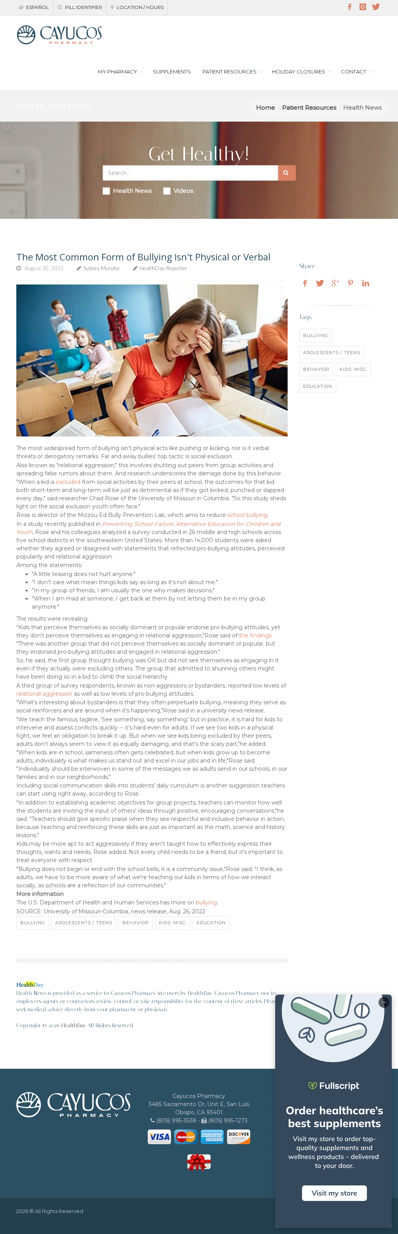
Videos (183, 190)
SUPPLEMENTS (172, 71)
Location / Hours (139, 7)
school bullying (247, 514)
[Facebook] (349, 7)
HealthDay (73, 1025)
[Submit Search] (287, 173)
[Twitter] (376, 7)
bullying (206, 902)
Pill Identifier (83, 7)
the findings (255, 635)
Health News (132, 190)
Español (37, 7)
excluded (68, 481)
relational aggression (44, 693)
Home (265, 107)
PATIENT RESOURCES (229, 71)
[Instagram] (362, 7)
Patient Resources (309, 107)
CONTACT (353, 71)
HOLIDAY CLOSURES (298, 71)
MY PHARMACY (117, 71)
